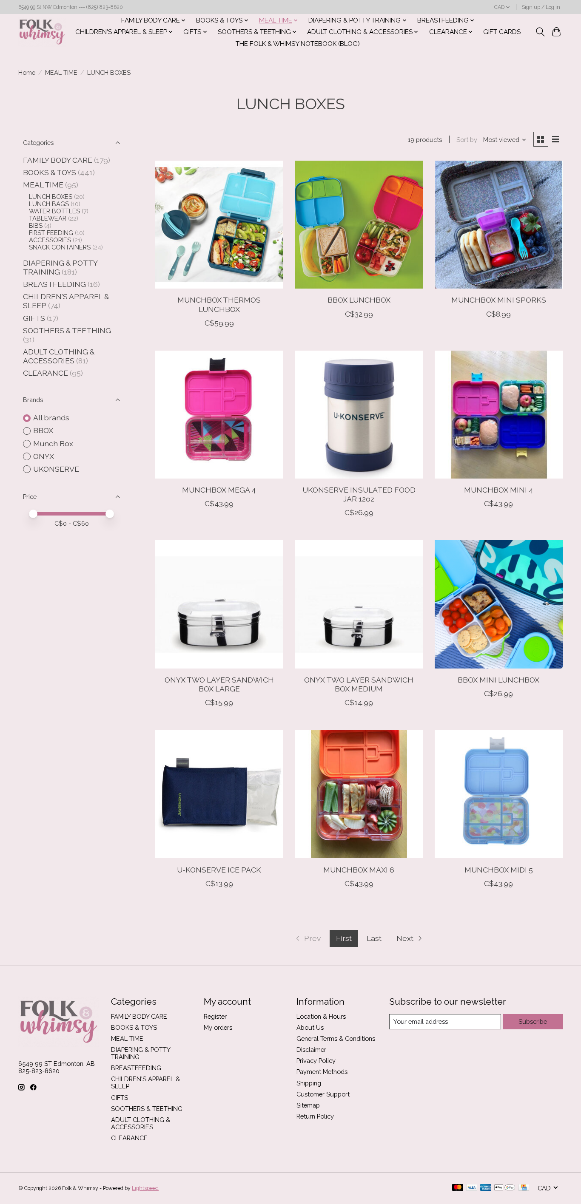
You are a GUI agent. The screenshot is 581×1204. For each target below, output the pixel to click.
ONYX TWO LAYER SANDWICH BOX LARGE (219, 684)
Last (374, 938)
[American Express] (485, 1188)
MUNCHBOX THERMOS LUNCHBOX (219, 304)
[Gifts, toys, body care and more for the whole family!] (42, 32)
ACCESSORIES (50, 240)
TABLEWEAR (47, 218)
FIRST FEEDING (51, 232)
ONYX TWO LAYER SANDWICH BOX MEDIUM (358, 684)
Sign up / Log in (541, 7)
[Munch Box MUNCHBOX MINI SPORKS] (499, 225)
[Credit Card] (523, 1188)
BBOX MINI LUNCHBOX (498, 679)
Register (215, 1016)
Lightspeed (145, 1188)
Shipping (308, 1083)
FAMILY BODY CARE (57, 160)
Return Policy (315, 1116)
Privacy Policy (316, 1060)
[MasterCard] (457, 1188)
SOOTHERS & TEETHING (67, 330)
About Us (310, 1027)
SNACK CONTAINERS (60, 247)
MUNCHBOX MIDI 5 (498, 869)
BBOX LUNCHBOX (359, 299)
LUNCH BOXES (50, 196)
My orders (218, 1027)
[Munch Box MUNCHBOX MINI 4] (499, 415)
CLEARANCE (45, 372)
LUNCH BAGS (49, 203)
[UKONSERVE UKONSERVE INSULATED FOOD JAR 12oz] (359, 415)
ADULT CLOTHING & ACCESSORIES (58, 356)
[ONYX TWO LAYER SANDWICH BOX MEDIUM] (359, 604)
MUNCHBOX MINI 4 (498, 489)
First (344, 938)
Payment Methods (321, 1071)
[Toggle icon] (540, 32)
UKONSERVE (56, 469)
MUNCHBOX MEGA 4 (219, 489)
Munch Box (53, 443)
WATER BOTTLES (54, 211)
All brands (51, 417)
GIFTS (34, 318)
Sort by (466, 139)
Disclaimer (311, 1049)
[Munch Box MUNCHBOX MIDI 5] (499, 794)
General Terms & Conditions (335, 1038)
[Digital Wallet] (504, 1188)
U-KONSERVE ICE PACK (219, 869)
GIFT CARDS (502, 32)
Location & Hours (321, 1016)
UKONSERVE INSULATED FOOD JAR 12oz (359, 494)
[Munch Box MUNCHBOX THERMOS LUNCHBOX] (219, 225)
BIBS (36, 225)
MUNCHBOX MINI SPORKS (498, 299)
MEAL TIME (61, 72)
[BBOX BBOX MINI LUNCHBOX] (499, 604)
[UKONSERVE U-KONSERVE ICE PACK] (219, 794)
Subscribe (532, 1021)
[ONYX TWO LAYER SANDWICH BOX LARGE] (219, 604)
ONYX (43, 456)
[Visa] (471, 1188)
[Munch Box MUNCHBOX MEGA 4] (219, 415)
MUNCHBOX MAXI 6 (358, 869)
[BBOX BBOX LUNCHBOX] (359, 225)
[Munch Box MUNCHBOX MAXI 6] (359, 794)
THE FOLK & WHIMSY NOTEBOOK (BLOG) (298, 44)
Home (26, 72)
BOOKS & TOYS (49, 172)
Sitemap (308, 1105)
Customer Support (323, 1094)
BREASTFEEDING (54, 284)
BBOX (43, 430)
